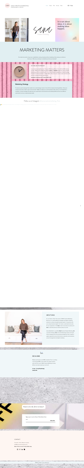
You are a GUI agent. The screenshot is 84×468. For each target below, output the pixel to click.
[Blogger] (24, 449)
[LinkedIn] (72, 5)
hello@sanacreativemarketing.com (20, 444)
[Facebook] (70, 5)
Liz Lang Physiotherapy (40, 368)
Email (26, 419)
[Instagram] (68, 5)
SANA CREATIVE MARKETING (20, 6)
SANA (47, 77)
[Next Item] (80, 205)
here (59, 325)
